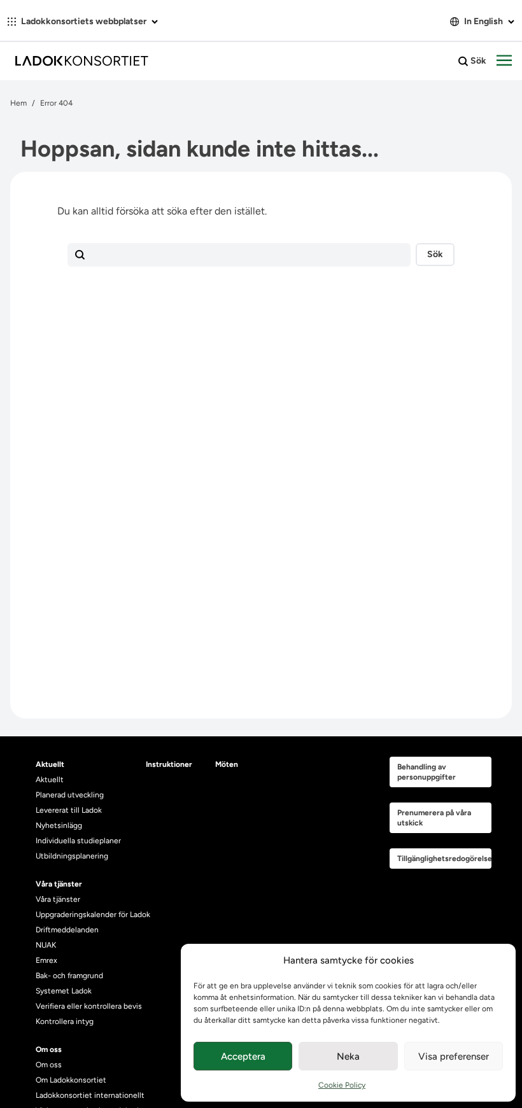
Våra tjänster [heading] (59, 884)
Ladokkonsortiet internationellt (90, 1095)
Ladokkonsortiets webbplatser (83, 21)
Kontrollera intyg (65, 1021)
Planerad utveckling (70, 794)
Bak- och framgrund (69, 975)
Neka (348, 1056)
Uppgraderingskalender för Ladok (93, 914)
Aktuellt (50, 779)
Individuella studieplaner (79, 840)
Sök (477, 60)
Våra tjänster (58, 899)
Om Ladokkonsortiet (71, 1080)
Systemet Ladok (64, 990)
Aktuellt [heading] (50, 764)
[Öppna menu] (504, 61)
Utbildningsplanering (72, 856)
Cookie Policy (341, 1085)
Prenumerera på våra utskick (434, 817)
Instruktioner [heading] (169, 764)
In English (483, 21)
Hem (18, 103)
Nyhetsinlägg (59, 825)
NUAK (46, 945)
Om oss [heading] (49, 1049)
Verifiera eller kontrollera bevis (89, 1006)
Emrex (46, 960)
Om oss (49, 1064)
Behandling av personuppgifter (426, 772)
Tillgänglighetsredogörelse (444, 858)
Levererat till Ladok (69, 810)
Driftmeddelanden (67, 929)
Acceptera (243, 1056)
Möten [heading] (226, 764)
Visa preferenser (453, 1056)
